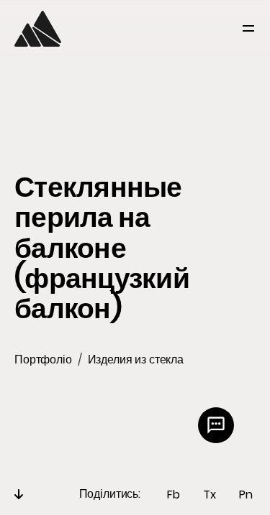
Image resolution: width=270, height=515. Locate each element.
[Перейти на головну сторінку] (37, 29)
